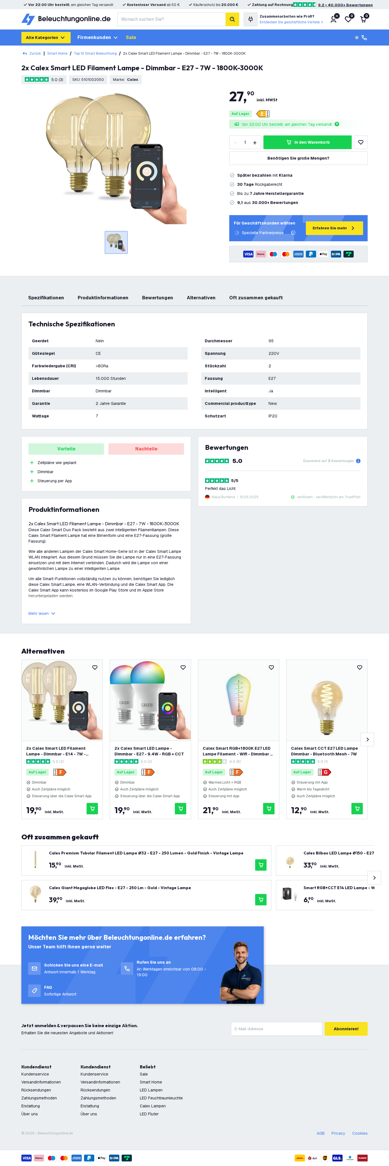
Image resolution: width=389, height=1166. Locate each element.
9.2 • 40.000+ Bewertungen (345, 5)
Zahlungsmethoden (39, 1098)
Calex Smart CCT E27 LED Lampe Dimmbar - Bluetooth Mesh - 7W (324, 751)
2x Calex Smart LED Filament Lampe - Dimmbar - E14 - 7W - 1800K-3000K (56, 751)
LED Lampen (151, 1090)
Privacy (338, 1133)
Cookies (360, 1133)
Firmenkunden (94, 37)
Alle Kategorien (42, 37)
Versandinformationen (41, 1082)
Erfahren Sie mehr (330, 228)
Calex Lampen (153, 1106)
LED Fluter (149, 1113)
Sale (131, 37)
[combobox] (171, 19)
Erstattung (30, 1106)
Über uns (29, 1113)
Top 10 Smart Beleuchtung (95, 53)
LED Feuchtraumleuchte (161, 1098)
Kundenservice (35, 1074)
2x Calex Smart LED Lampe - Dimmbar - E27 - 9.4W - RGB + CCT (149, 751)
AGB (321, 1133)
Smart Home (57, 53)
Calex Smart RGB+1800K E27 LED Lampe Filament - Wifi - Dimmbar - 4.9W (237, 751)
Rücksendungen (36, 1090)
